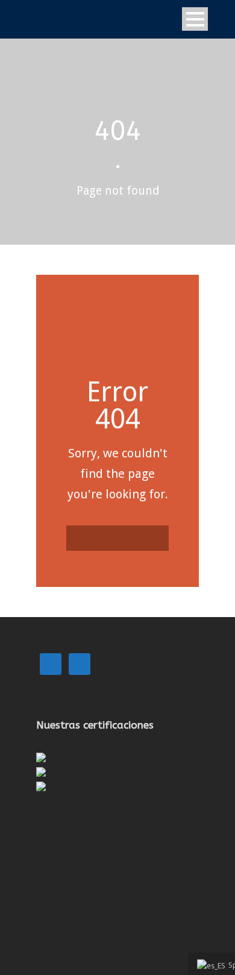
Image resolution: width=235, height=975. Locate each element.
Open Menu (195, 19)
